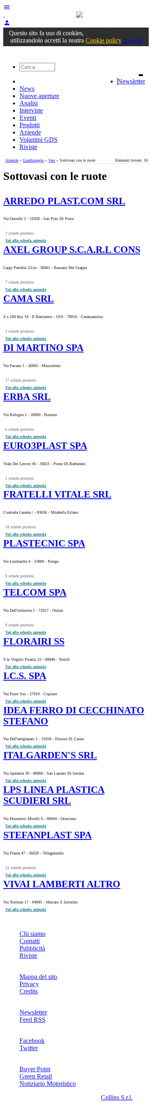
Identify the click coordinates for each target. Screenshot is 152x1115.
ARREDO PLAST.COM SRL (64, 201)
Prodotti (29, 125)
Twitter (28, 1048)
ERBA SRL (27, 396)
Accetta (132, 40)
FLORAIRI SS (33, 641)
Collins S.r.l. (117, 1097)
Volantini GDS (38, 139)
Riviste (28, 146)
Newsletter (131, 81)
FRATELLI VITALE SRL (57, 494)
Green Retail (35, 1076)
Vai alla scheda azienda (25, 240)
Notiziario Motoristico (47, 1083)
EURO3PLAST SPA (45, 445)
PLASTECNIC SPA (44, 543)
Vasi (51, 160)
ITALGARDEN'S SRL (50, 755)
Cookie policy (104, 40)
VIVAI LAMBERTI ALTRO (61, 884)
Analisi (28, 103)
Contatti (29, 941)
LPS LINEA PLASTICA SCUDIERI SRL (54, 795)
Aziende (30, 132)
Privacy (29, 983)
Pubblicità (32, 948)
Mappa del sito (38, 976)
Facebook (32, 1040)
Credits (28, 991)
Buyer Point (34, 1069)
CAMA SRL (28, 298)
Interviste (31, 110)
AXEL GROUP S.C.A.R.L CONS (71, 249)
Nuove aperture (39, 95)
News (26, 88)
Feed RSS (32, 1019)
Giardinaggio (33, 160)
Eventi (27, 117)
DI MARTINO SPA (43, 347)
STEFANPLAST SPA (47, 835)
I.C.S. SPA (24, 676)
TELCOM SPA (34, 592)
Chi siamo (32, 933)
